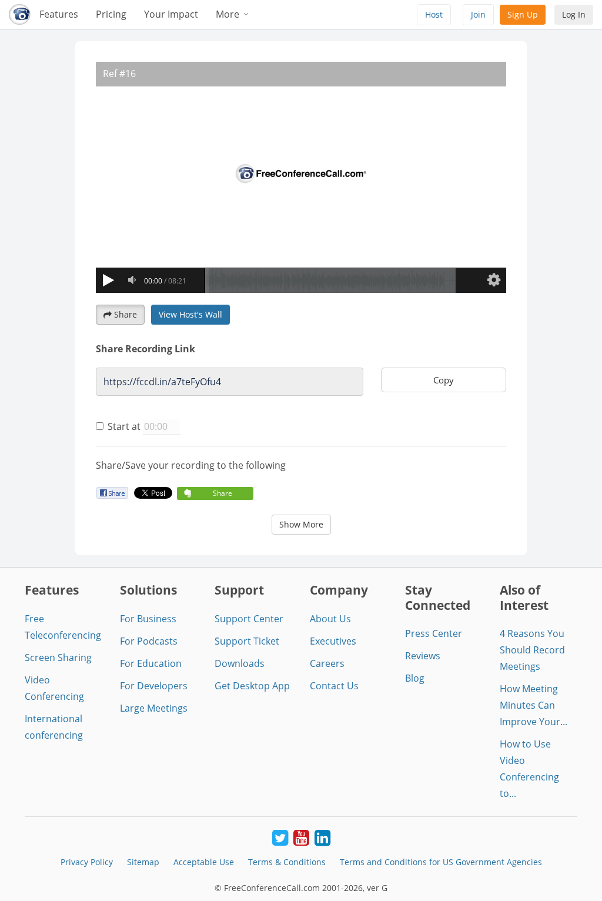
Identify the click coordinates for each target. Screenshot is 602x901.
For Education (151, 663)
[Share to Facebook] (112, 492)
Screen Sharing (58, 657)
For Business (148, 618)
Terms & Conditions (287, 861)
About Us (330, 618)
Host (434, 14)
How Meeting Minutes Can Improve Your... (533, 705)
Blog (414, 678)
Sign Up (522, 14)
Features (58, 14)
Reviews (422, 655)
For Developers (154, 685)
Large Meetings (154, 708)
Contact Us (334, 685)
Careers (327, 663)
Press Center (433, 633)
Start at (124, 426)
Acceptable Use (203, 861)
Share (125, 314)
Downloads (240, 663)
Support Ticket (247, 641)
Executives (333, 641)
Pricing (111, 14)
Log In (574, 14)
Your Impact (171, 14)
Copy (443, 380)
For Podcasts (149, 641)
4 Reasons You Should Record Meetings (532, 650)
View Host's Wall (190, 314)
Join (478, 14)
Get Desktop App (252, 685)
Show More (301, 524)
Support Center (249, 618)
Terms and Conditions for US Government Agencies (441, 861)
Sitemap (143, 861)
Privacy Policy (87, 861)
